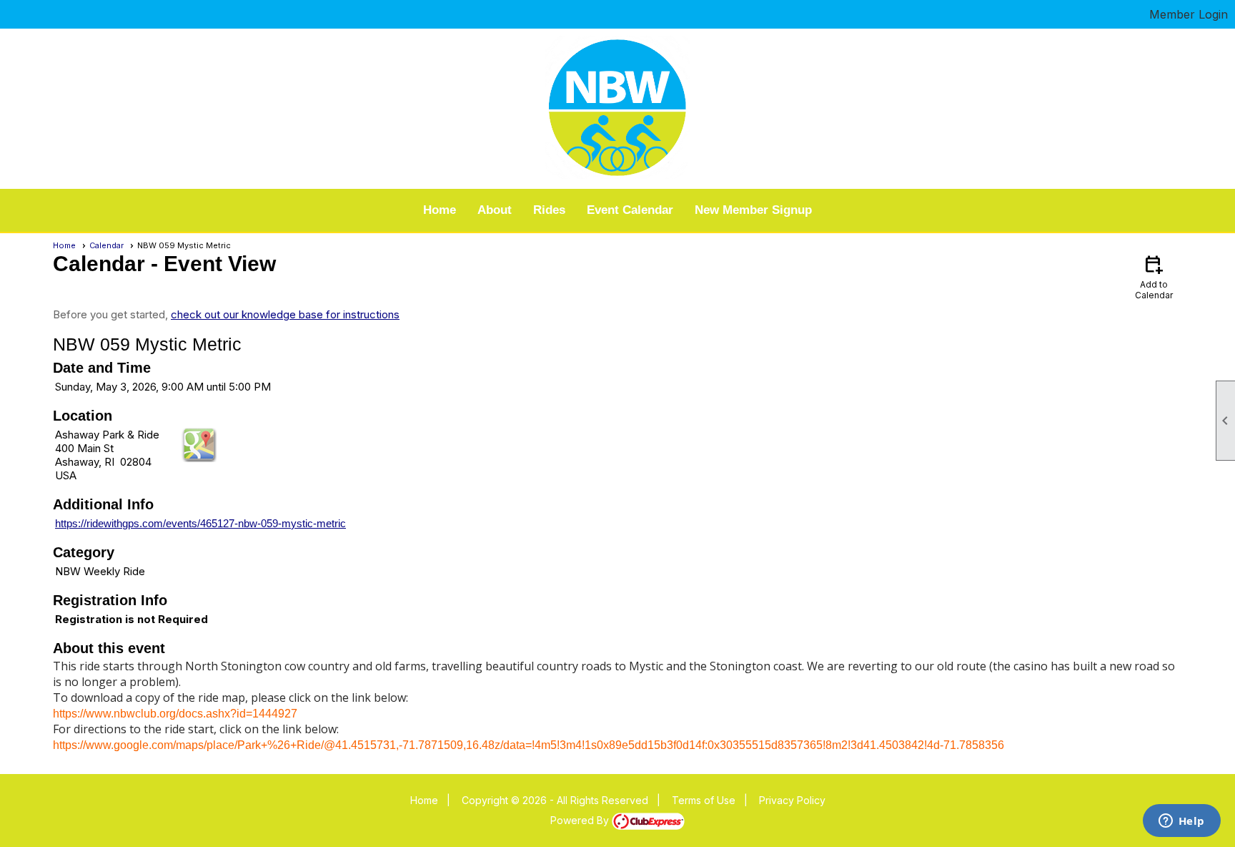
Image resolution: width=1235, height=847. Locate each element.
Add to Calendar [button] (1154, 276)
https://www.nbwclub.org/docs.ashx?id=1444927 (175, 714)
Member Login (1188, 14)
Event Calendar (630, 210)
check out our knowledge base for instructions (285, 314)
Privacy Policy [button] (792, 800)
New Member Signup (753, 210)
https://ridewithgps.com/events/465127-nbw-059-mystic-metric (200, 523)
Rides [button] (549, 210)
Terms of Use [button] (703, 800)
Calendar (106, 245)
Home (439, 210)
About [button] (494, 210)
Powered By (581, 820)
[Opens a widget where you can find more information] (1181, 822)
